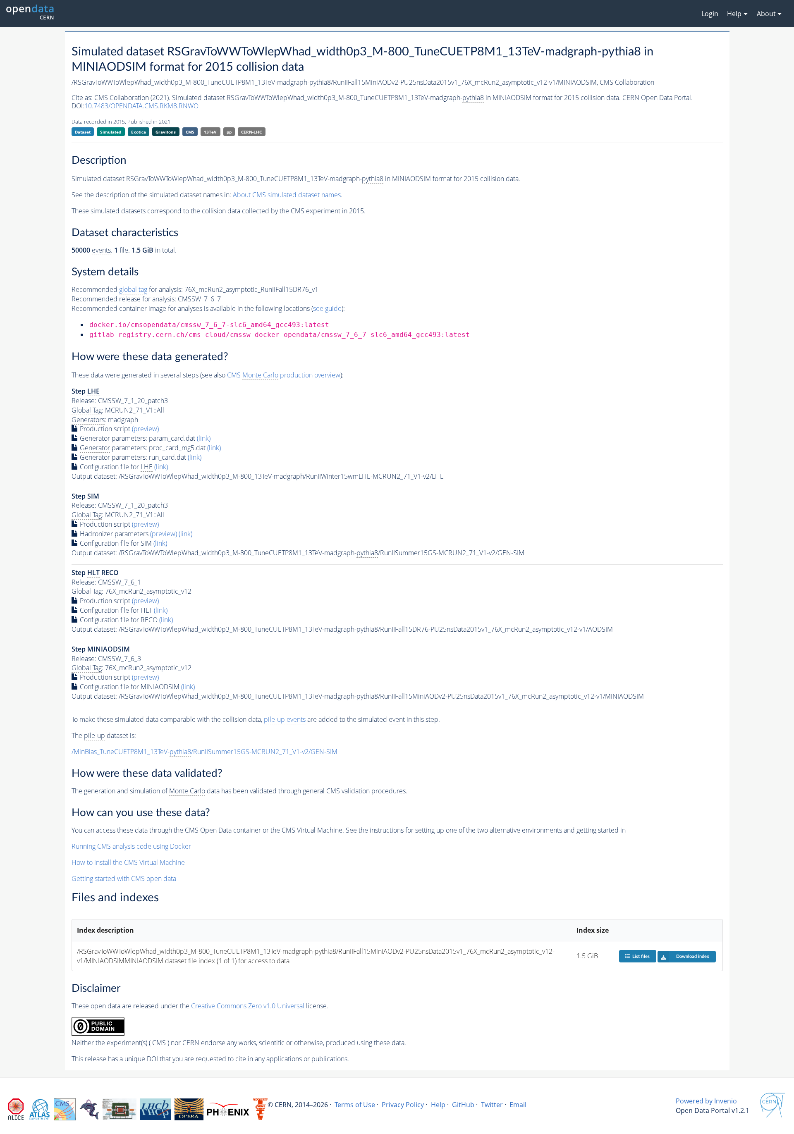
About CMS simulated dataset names (287, 194)
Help (438, 1104)
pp (229, 132)
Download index (692, 956)
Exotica (138, 132)
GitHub (463, 1104)
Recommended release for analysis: (124, 298)
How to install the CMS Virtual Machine (128, 862)
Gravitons (165, 132)
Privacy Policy (403, 1104)
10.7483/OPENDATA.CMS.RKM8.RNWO (141, 105)
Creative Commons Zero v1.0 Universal (247, 1005)
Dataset (83, 132)
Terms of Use (355, 1104)
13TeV (210, 132)
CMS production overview (283, 375)
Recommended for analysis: (127, 289)
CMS (190, 132)
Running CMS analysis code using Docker (131, 846)
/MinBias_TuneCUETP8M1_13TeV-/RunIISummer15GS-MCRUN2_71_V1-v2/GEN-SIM (204, 751)
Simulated (110, 132)
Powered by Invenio (706, 1100)
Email (517, 1104)
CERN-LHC (251, 132)
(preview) (145, 428)
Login (709, 13)
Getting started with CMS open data (124, 878)
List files (641, 956)
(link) (203, 438)
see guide (327, 308)
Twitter (492, 1104)
